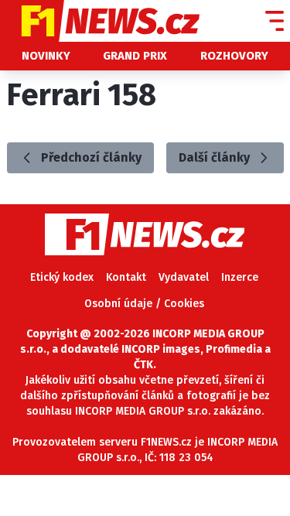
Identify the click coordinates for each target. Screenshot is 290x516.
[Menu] (274, 21)
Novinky (46, 56)
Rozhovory (234, 56)
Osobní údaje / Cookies (144, 303)
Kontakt (126, 277)
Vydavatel (184, 277)
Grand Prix (135, 56)
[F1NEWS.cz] (100, 21)
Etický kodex (62, 277)
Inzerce (239, 277)
